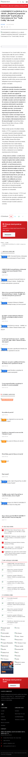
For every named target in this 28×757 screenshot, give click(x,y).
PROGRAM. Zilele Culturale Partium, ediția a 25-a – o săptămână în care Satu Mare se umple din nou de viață (14, 531)
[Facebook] (2, 27)
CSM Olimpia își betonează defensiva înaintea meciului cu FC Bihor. (14, 543)
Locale (3, 24)
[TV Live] (18, 2)
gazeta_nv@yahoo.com (9, 743)
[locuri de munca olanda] (7, 667)
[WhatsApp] (7, 27)
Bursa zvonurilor (5, 722)
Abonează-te (8, 234)
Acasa (2, 242)
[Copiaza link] (10, 27)
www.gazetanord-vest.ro (9, 746)
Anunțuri (3, 725)
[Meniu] (26, 2)
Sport (2, 713)
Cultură (3, 716)
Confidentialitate (19, 716)
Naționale (3, 719)
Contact (17, 710)
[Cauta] (20, 2)
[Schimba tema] (23, 2)
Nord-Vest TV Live (20, 713)
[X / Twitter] (4, 27)
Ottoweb (9, 754)
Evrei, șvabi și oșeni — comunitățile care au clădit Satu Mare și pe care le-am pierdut (14, 547)
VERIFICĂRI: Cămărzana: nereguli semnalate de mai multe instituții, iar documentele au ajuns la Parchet (15, 537)
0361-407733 (6, 740)
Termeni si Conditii (19, 719)
